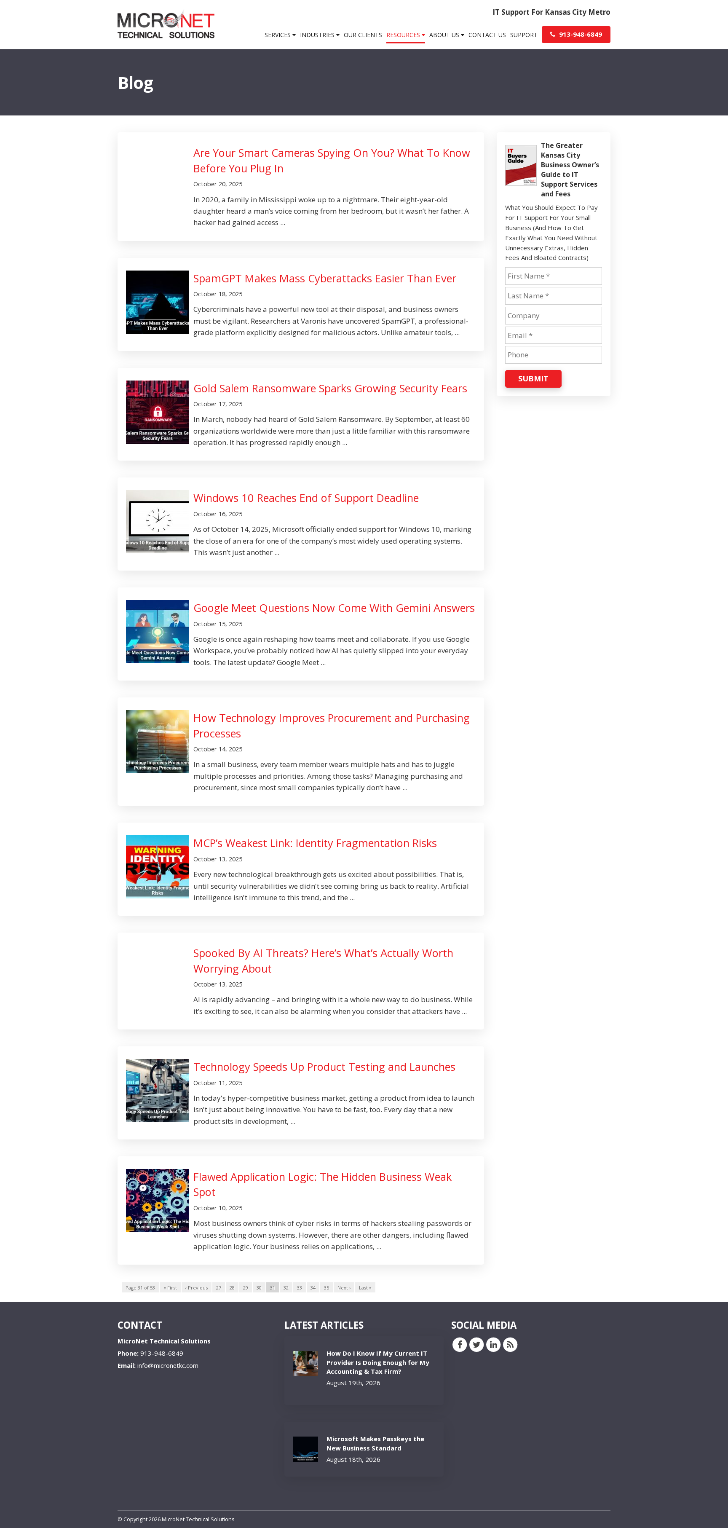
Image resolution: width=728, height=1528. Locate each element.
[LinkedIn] (493, 1344)
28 (232, 1287)
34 (313, 1287)
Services (278, 35)
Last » (365, 1287)
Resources (404, 35)
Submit (533, 378)
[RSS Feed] (510, 1344)
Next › (344, 1287)
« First (170, 1287)
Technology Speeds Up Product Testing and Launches (324, 1066)
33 (299, 1287)
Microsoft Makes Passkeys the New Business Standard (375, 1443)
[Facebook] (459, 1344)
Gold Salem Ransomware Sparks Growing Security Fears (330, 388)
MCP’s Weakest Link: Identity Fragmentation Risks (315, 843)
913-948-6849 (579, 34)
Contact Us (487, 35)
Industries (318, 35)
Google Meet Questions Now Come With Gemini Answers (334, 607)
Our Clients (363, 35)
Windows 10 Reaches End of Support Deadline (306, 498)
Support (524, 35)
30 (259, 1287)
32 (286, 1287)
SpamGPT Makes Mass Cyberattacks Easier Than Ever (324, 278)
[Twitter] (476, 1344)
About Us (445, 35)
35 (326, 1287)
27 (218, 1287)
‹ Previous (196, 1287)
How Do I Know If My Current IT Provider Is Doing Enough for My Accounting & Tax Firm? (378, 1362)
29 (245, 1287)
